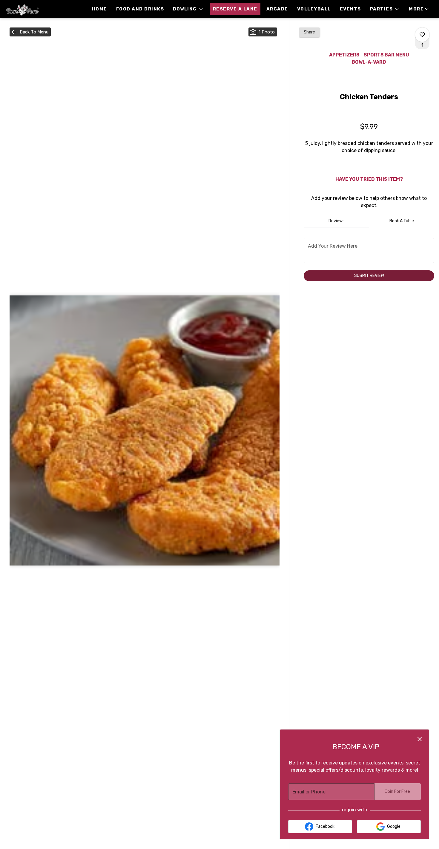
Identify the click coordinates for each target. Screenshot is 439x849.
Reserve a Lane (235, 9)
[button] (188, 9)
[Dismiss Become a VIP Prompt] (419, 739)
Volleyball (314, 9)
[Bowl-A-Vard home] (32, 8)
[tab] (336, 221)
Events (350, 9)
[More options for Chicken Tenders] (422, 34)
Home (99, 9)
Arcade (277, 9)
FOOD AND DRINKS (140, 9)
